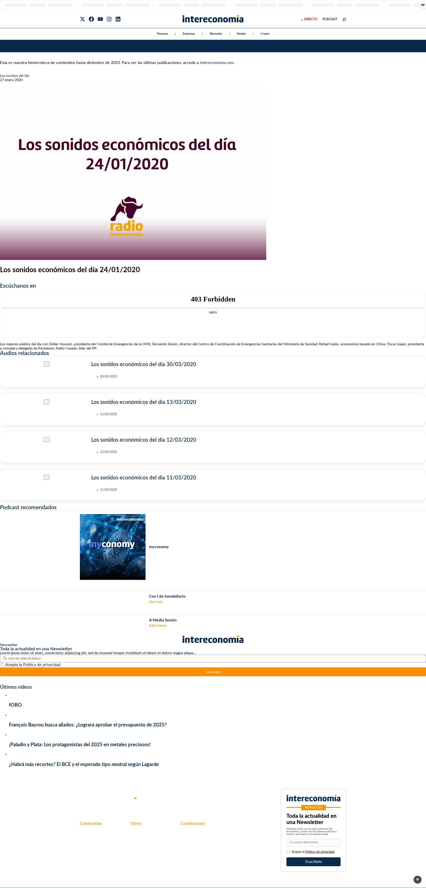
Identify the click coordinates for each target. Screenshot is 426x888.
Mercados (216, 33)
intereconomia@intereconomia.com (208, 835)
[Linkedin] (118, 19)
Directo (310, 19)
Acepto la (33, 665)
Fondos (241, 33)
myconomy (88, 833)
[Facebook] (91, 19)
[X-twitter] (82, 19)
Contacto (137, 833)
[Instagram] (109, 19)
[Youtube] (100, 19)
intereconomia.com (217, 63)
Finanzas (162, 33)
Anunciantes (89, 840)
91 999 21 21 (190, 842)
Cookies (136, 855)
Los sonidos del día (14, 76)
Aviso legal (138, 840)
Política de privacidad (42, 665)
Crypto (264, 33)
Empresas (189, 33)
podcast (330, 19)
